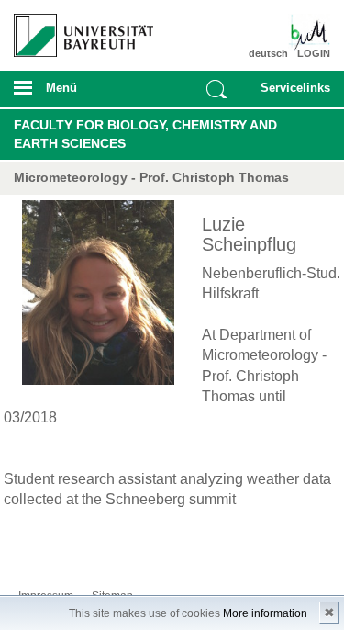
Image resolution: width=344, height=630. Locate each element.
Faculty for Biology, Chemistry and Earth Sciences (145, 134)
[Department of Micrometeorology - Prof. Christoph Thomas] (304, 32)
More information (265, 613)
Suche (216, 89)
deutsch (268, 53)
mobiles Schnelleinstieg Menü (292, 93)
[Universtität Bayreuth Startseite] (77, 28)
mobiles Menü (76, 93)
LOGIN (313, 53)
